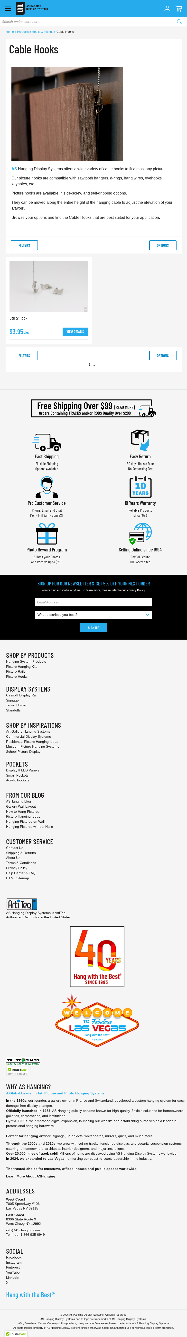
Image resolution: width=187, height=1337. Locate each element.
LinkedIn (12, 1277)
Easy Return (140, 456)
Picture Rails (15, 671)
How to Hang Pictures (22, 811)
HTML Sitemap (17, 878)
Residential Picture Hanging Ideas (32, 742)
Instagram (14, 1262)
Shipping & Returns (21, 853)
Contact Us (14, 848)
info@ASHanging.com (23, 1230)
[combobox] (93, 21)
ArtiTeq (60, 913)
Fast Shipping (47, 456)
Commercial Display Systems (28, 736)
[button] (167, 8)
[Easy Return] (140, 440)
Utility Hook (18, 318)
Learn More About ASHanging (30, 1176)
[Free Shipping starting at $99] (93, 408)
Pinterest (13, 1267)
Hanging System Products (26, 661)
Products (23, 32)
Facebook (13, 1257)
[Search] (179, 21)
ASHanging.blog (18, 801)
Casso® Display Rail (21, 695)
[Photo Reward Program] (46, 533)
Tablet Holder (16, 705)
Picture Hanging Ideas (23, 816)
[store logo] (32, 8)
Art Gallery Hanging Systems (28, 731)
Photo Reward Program (47, 549)
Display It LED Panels (22, 770)
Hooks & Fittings (43, 32)
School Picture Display (23, 751)
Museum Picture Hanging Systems (32, 746)
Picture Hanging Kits (21, 666)
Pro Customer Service (47, 503)
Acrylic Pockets (17, 780)
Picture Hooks (17, 676)
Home (10, 32)
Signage (12, 700)
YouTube (13, 1272)
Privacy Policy (136, 590)
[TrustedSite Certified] (17, 1071)
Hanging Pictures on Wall (25, 821)
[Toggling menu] (8, 9)
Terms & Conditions (21, 863)
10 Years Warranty (140, 503)
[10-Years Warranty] (140, 486)
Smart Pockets (17, 775)
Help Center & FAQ (21, 873)
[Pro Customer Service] (46, 486)
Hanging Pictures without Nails (29, 827)
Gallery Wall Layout (21, 806)
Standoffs (13, 710)
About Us (13, 858)
